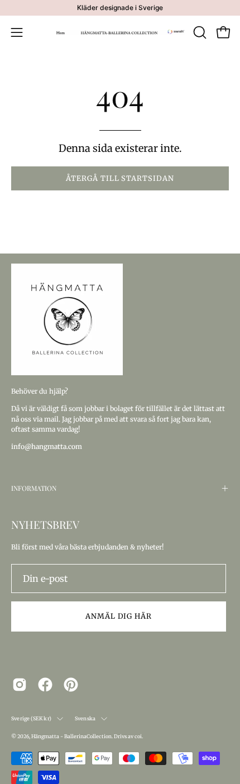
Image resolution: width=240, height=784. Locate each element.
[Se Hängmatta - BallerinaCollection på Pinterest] (71, 684)
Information (33, 488)
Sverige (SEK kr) (31, 718)
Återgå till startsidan (120, 178)
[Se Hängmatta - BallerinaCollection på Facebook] (45, 684)
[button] (199, 32)
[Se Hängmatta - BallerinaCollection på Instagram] (19, 684)
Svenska (85, 718)
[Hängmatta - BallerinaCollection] (120, 32)
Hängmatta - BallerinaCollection (71, 736)
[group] (120, 8)
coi (138, 736)
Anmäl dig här (118, 615)
